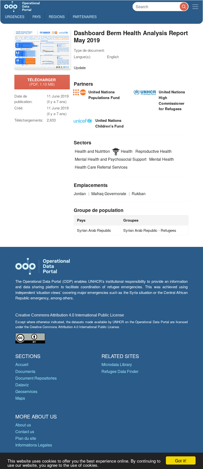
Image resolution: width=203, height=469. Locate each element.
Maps (20, 398)
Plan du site (25, 438)
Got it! (180, 460)
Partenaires (85, 16)
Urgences (14, 16)
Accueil (21, 364)
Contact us (24, 431)
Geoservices (26, 391)
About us (23, 425)
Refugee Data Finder (120, 371)
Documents (25, 371)
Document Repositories (36, 378)
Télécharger (42, 82)
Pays (36, 16)
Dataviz (22, 385)
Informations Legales (33, 445)
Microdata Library (117, 364)
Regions (57, 16)
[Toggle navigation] (195, 6)
